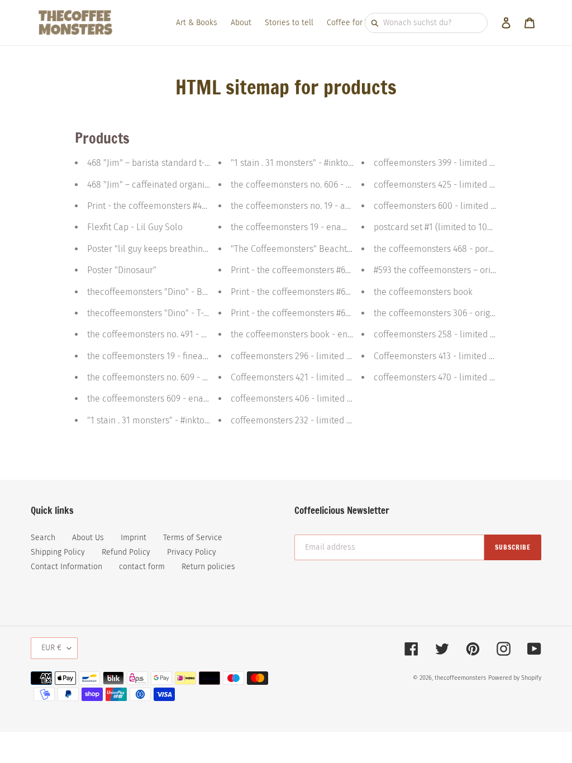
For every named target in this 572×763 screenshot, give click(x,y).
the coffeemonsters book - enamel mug (309, 334)
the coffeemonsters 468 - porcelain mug (453, 249)
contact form (142, 566)
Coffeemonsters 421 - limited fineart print (312, 377)
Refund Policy (126, 552)
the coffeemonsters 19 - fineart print (158, 356)
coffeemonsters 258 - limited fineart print (455, 334)
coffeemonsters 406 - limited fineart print (312, 398)
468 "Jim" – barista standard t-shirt (154, 163)
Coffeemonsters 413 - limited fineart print (455, 356)
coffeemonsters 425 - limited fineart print (455, 184)
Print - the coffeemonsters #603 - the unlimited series (336, 313)
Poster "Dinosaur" (121, 270)
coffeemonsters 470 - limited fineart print (455, 377)
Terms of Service (192, 537)
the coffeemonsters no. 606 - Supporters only (319, 184)
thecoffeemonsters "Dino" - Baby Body (162, 292)
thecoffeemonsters (460, 677)
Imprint (133, 537)
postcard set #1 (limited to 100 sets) (443, 227)
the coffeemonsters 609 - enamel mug (163, 398)
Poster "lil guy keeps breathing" (149, 249)
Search (43, 537)
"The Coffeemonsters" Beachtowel (298, 249)
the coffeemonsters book (423, 292)
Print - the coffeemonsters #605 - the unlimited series (336, 292)
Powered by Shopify (514, 677)
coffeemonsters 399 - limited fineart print (455, 163)
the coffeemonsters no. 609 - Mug (152, 377)
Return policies (208, 566)
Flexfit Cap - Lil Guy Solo (135, 227)
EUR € (51, 647)
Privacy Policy (191, 552)
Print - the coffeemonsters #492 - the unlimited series (192, 206)
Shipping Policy (58, 552)
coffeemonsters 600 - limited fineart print (455, 206)
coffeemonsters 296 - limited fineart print (312, 356)
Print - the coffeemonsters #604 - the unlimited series (336, 270)
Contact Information (66, 566)
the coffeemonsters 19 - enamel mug (303, 227)
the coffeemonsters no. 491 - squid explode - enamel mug (200, 334)
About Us (88, 537)
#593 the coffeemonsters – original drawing (458, 270)
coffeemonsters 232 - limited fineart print (312, 420)
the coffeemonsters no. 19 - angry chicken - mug (325, 206)
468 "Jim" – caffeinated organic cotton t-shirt (174, 184)
